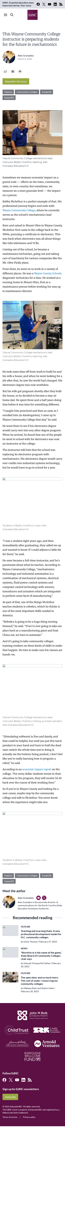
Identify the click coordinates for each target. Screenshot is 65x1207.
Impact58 (9, 97)
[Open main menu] (6, 15)
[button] (13, 71)
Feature (8, 92)
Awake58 (46, 92)
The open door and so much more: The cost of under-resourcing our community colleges (40, 980)
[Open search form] (12, 15)
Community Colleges (27, 92)
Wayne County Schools (48, 273)
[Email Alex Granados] (38, 898)
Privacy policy (29, 1117)
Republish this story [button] (16, 81)
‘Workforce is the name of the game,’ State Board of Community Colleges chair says (41, 955)
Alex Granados (26, 55)
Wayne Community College (19, 210)
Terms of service (10, 1117)
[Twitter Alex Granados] (44, 898)
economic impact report (36, 769)
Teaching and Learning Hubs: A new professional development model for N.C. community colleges (41, 934)
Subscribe (10, 1096)
